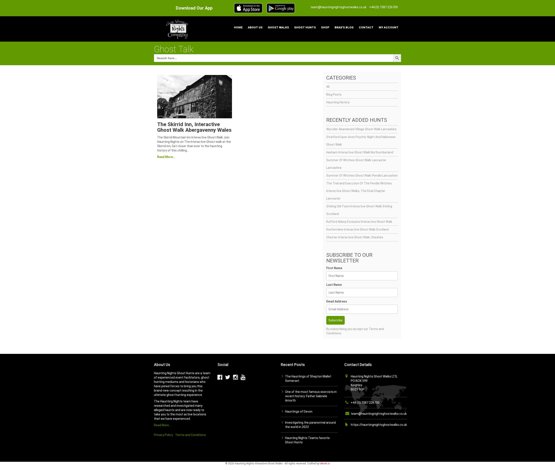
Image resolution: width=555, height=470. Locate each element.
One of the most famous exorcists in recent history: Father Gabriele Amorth (311, 396)
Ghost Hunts (305, 27)
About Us (255, 27)
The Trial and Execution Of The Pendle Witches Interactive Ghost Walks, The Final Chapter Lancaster (359, 191)
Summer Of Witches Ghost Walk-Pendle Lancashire (362, 175)
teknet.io (325, 463)
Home (238, 27)
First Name (334, 268)
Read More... (166, 157)
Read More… (162, 425)
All (328, 86)
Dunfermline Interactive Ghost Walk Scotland (357, 229)
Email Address (336, 301)
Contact (366, 27)
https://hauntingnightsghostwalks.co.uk (379, 424)
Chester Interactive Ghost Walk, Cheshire (354, 237)
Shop (325, 27)
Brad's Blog (344, 27)
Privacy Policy (163, 435)
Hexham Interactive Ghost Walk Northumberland (359, 152)
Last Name (334, 284)
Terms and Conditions (190, 435)
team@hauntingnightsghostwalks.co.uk (379, 413)
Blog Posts (333, 94)
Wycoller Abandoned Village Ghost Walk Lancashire (361, 129)
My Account (388, 27)
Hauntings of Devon (298, 411)
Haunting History (337, 102)
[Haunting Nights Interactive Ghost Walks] (178, 28)
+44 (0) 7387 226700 (365, 402)
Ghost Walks (278, 27)
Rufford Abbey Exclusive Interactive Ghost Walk (359, 221)
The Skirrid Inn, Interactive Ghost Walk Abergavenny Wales (194, 127)
